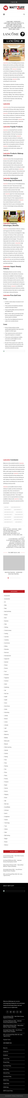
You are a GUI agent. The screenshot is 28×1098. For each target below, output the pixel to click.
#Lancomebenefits (18, 509)
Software (6, 810)
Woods (5, 841)
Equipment (6, 658)
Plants (5, 775)
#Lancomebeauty (7, 509)
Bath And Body (7, 611)
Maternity (6, 734)
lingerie (6, 731)
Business (6, 621)
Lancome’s (17, 243)
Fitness (6, 665)
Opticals (6, 750)
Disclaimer (5, 1055)
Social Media (7, 807)
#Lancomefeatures (19, 514)
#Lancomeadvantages (15, 507)
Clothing (6, 627)
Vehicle (6, 829)
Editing (5, 646)
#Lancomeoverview (18, 519)
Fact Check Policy (7, 1065)
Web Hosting (7, 835)
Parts (5, 759)
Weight (5, 838)
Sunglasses (7, 816)
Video (5, 832)
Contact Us (5, 1051)
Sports (5, 813)
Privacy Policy (6, 1062)
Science (6, 788)
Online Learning (7, 747)
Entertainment (7, 655)
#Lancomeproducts (8, 522)
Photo (5, 772)
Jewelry (6, 715)
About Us (5, 1048)
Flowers (6, 668)
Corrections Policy (7, 1076)
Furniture (6, 680)
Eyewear (6, 662)
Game (5, 684)
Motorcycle (6, 740)
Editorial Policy (6, 1073)
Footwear (6, 674)
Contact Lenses (7, 630)
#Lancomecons (19, 512)
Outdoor (6, 753)
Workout (6, 845)
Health (5, 696)
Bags (5, 608)
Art (5, 602)
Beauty (6, 614)
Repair (5, 785)
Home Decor (7, 706)
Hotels (5, 709)
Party (5, 763)
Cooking (6, 633)
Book (5, 617)
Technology (7, 822)
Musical (6, 744)
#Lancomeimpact (7, 517)
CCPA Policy (6, 1087)
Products (6, 781)
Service (6, 791)
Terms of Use (6, 1058)
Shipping (6, 794)
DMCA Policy (6, 1080)
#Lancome (6, 507)
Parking (6, 756)
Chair (5, 624)
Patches (6, 766)
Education (6, 649)
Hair (5, 690)
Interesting (6, 712)
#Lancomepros (18, 522)
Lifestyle (6, 725)
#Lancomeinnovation (18, 517)
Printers (6, 778)
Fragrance (6, 677)
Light (5, 728)
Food (5, 671)
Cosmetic (6, 636)
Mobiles (6, 737)
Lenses (6, 721)
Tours (5, 826)
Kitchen (6, 718)
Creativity (6, 639)
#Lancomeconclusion (8, 512)
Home (5, 703)
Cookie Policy (6, 1083)
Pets (5, 769)
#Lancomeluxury (7, 519)
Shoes (5, 797)
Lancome (5, 63)
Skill (5, 800)
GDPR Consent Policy (8, 1090)
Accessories (7, 595)
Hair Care (6, 693)
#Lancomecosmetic (8, 514)
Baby (5, 605)
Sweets (6, 819)
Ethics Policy (6, 1069)
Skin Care (6, 803)
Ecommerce (7, 643)
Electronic (6, 652)
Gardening (6, 687)
